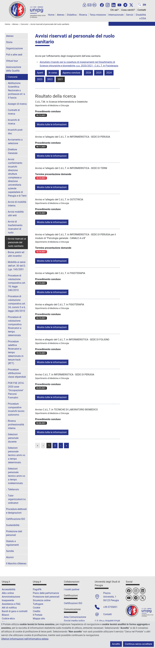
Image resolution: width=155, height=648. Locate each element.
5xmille (10, 551)
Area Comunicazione (75, 617)
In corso (53, 72)
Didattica (72, 14)
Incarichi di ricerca (14, 122)
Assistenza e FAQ (11, 604)
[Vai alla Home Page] (27, 9)
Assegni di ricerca (17, 103)
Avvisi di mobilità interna (17, 203)
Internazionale (116, 14)
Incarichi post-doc (15, 131)
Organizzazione (14, 48)
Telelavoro (13, 489)
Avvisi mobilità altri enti (16, 213)
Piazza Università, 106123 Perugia (111, 597)
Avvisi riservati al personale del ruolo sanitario (17, 242)
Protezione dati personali (14, 533)
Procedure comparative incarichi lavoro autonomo (16, 409)
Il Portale (37, 614)
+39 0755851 (110, 607)
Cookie (36, 607)
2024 (109, 72)
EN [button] (144, 4)
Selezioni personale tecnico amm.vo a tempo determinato (16, 455)
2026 (88, 72)
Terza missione (98, 14)
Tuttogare (38, 604)
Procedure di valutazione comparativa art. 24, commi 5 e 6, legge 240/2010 (17, 303)
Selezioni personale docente (13, 438)
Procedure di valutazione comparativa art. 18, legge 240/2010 (17, 283)
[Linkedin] (113, 5)
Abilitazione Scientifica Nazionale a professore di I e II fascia (16, 90)
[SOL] (94, 5)
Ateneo (60, 14)
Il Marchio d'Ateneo (16, 563)
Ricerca (83, 14)
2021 (60, 79)
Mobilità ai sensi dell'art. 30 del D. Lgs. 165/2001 (17, 266)
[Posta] (89, 5)
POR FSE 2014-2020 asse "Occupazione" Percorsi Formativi (16, 390)
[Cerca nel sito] (140, 5)
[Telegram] (125, 5)
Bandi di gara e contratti (14, 611)
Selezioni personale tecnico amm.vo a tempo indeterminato (16, 476)
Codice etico (8, 618)
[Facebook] (102, 5)
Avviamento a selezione (15, 141)
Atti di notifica (9, 607)
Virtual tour (12, 60)
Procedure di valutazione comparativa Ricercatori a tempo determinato (14, 326)
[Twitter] (131, 5)
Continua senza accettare (138, 644)
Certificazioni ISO (73, 603)
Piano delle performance (46, 593)
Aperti (40, 72)
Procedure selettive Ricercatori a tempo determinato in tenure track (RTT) (15, 352)
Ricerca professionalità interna (16, 424)
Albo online (8, 593)
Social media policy (74, 620)
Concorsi (12, 76)
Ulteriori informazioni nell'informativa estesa (24, 638)
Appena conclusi (71, 72)
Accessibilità (8, 589)
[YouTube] (119, 5)
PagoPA (37, 589)
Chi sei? (114, 9)
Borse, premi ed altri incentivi (16, 254)
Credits (36, 611)
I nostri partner (71, 589)
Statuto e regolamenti (12, 543)
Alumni (10, 557)
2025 (98, 72)
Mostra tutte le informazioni (52, 124)
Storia (9, 42)
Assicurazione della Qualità (13, 69)
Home (51, 14)
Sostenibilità (12, 525)
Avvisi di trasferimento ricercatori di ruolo (15, 227)
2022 (50, 79)
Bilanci (5, 614)
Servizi (129, 14)
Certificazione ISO (15, 519)
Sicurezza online (41, 600)
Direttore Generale (12, 151)
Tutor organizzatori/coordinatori (17, 499)
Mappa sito (39, 618)
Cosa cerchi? (128, 9)
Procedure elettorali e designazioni (16, 511)
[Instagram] (108, 5)
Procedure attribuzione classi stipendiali (17, 373)
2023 (39, 79)
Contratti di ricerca (14, 112)
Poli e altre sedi (14, 54)
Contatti (141, 9)
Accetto (116, 644)
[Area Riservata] (84, 5)
